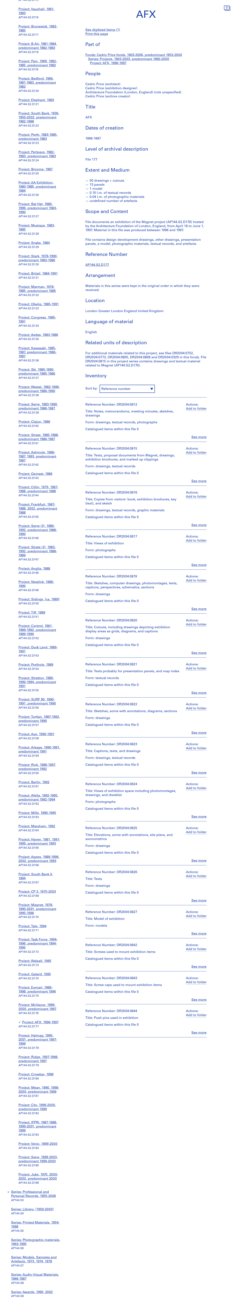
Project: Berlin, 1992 (33, 782)
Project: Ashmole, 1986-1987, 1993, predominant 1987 (37, 457)
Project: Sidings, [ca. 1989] (39, 599)
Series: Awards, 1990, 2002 (32, 1292)
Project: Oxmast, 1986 (35, 474)
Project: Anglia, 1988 (34, 569)
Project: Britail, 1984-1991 (38, 274)
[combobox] (127, 389)
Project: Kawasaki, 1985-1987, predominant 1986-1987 (37, 352)
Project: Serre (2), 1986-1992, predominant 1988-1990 (37, 530)
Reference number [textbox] (115, 389)
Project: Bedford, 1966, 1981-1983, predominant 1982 (37, 83)
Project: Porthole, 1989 (35, 665)
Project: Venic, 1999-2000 (37, 1144)
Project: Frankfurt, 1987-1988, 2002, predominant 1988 (37, 509)
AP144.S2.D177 (97, 265)
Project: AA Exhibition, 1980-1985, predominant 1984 (37, 187)
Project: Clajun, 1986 (34, 422)
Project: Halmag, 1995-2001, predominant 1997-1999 (37, 1040)
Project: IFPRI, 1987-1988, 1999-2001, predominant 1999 (37, 1127)
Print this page (96, 34)
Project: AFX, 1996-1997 (40, 1022)
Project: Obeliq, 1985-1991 (38, 304)
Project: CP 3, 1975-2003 (37, 892)
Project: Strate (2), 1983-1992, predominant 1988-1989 (37, 551)
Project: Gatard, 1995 (34, 974)
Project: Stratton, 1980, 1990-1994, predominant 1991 (37, 682)
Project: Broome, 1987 (35, 169)
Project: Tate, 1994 (32, 926)
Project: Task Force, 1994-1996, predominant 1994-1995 (38, 944)
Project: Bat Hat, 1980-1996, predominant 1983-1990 (37, 208)
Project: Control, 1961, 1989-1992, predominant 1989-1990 (37, 630)
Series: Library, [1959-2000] (32, 1209)
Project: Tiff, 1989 (31, 613)
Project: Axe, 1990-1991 (36, 734)
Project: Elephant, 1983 (36, 100)
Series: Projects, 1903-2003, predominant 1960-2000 (128, 59)
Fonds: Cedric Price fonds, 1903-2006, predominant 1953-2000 (133, 55)
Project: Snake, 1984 (34, 243)
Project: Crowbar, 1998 (35, 1074)
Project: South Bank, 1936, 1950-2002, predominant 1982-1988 (38, 117)
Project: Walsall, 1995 (34, 961)
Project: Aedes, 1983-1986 (38, 335)
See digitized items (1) (102, 30)
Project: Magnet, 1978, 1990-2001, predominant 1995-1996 (37, 909)
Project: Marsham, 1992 (36, 826)
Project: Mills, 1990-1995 (37, 813)
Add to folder (196, 409)
